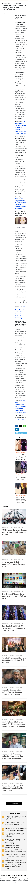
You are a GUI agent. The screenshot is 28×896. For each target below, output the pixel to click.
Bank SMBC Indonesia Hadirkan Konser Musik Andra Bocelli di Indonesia (14, 660)
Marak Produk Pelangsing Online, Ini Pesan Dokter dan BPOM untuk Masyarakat (12, 756)
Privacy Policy (14, 877)
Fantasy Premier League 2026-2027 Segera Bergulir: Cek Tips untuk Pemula (13, 788)
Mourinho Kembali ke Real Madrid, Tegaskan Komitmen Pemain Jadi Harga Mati (12, 692)
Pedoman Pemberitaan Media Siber (17, 875)
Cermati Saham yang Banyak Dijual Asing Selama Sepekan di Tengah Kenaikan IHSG (14, 834)
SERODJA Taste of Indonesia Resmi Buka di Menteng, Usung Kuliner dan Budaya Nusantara (13, 724)
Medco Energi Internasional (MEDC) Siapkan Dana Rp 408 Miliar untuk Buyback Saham (20, 406)
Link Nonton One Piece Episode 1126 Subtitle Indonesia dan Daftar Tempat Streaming (20, 312)
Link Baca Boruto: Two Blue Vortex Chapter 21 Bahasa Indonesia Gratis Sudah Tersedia (20, 127)
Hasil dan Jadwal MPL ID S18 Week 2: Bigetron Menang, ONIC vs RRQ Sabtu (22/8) (13, 628)
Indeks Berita (14, 803)
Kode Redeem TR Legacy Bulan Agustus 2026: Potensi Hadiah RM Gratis (14, 596)
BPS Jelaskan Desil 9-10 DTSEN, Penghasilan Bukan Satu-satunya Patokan (13, 866)
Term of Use (4, 875)
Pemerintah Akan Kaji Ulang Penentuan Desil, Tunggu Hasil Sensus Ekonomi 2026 (15, 817)
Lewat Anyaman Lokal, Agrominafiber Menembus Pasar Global (13, 564)
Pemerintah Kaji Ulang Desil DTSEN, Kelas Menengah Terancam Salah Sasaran (14, 824)
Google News (19, 419)
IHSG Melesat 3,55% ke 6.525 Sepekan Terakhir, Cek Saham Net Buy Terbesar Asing (15, 856)
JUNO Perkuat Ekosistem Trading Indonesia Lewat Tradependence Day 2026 (14, 532)
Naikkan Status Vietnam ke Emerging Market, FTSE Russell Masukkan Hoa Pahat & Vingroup (14, 841)
